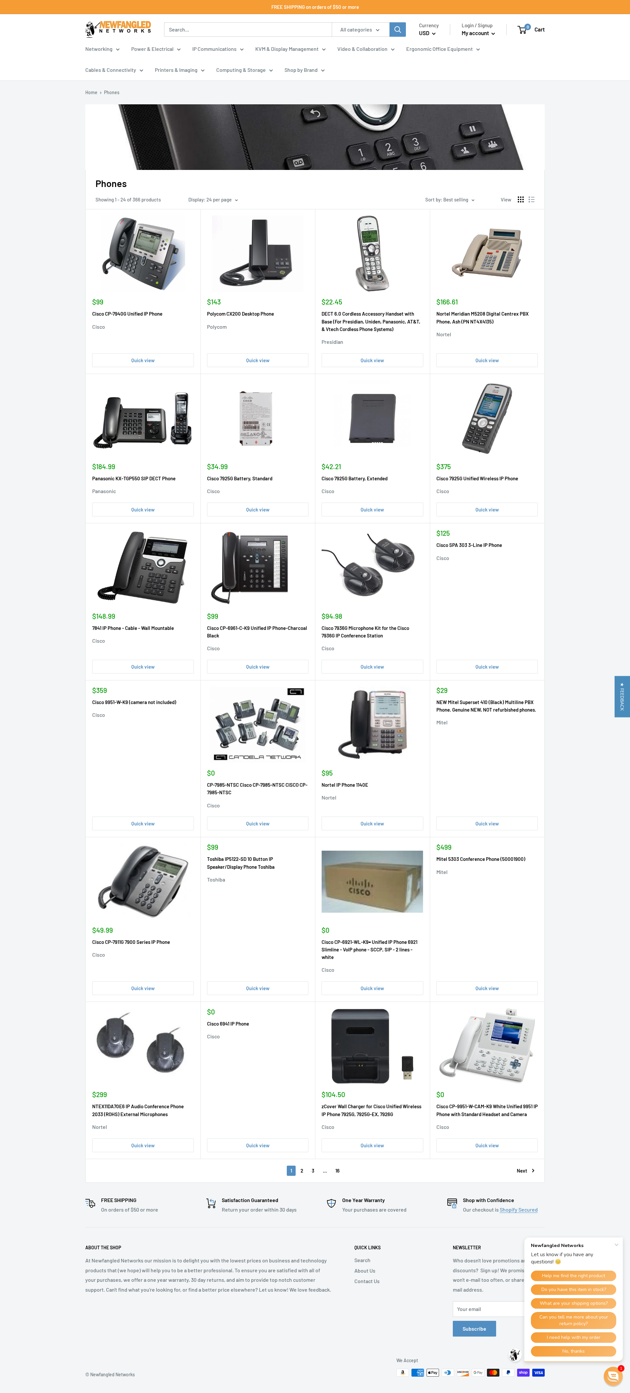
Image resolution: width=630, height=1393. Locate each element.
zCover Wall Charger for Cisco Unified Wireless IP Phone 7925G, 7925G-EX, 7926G (371, 1110)
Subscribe (474, 1328)
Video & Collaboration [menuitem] (362, 49)
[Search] (397, 29)
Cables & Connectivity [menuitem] (110, 70)
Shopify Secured (519, 1209)
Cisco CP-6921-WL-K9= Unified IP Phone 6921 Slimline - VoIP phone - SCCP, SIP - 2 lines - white (369, 949)
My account (476, 33)
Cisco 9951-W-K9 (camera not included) (134, 702)
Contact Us (367, 1281)
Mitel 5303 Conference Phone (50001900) (480, 859)
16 (337, 1171)
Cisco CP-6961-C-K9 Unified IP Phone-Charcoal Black (257, 631)
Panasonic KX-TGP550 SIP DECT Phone (134, 478)
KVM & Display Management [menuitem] (287, 49)
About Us (364, 1270)
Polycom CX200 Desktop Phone (240, 314)
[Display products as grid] (521, 199)
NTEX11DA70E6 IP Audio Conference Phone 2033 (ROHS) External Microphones (138, 1110)
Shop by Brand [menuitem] (301, 70)
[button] (622, 696)
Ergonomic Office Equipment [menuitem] (439, 49)
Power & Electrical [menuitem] (152, 49)
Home (91, 92)
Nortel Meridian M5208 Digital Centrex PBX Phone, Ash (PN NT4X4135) (482, 317)
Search (362, 1260)
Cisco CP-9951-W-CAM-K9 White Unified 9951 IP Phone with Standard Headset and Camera (487, 1110)
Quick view (143, 360)
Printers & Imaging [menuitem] (176, 70)
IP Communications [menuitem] (214, 49)
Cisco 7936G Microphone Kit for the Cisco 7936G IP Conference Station (365, 631)
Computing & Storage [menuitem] (241, 70)
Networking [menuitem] (99, 49)
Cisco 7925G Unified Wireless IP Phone (477, 478)
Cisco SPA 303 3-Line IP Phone (469, 545)
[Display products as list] (532, 199)
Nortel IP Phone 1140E (345, 785)
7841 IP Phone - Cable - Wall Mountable (133, 628)
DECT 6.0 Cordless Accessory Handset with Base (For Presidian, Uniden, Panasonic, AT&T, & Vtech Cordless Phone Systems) (371, 321)
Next (522, 1171)
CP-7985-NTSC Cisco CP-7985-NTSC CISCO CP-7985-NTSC (257, 788)
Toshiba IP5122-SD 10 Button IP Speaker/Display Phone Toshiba (241, 862)
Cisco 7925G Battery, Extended (355, 478)
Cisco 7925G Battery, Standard (239, 478)
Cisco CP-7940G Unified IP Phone (127, 314)
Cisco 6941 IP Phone (228, 1024)
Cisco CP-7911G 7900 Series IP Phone (131, 942)
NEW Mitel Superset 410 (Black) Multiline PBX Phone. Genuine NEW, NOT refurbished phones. (486, 706)
